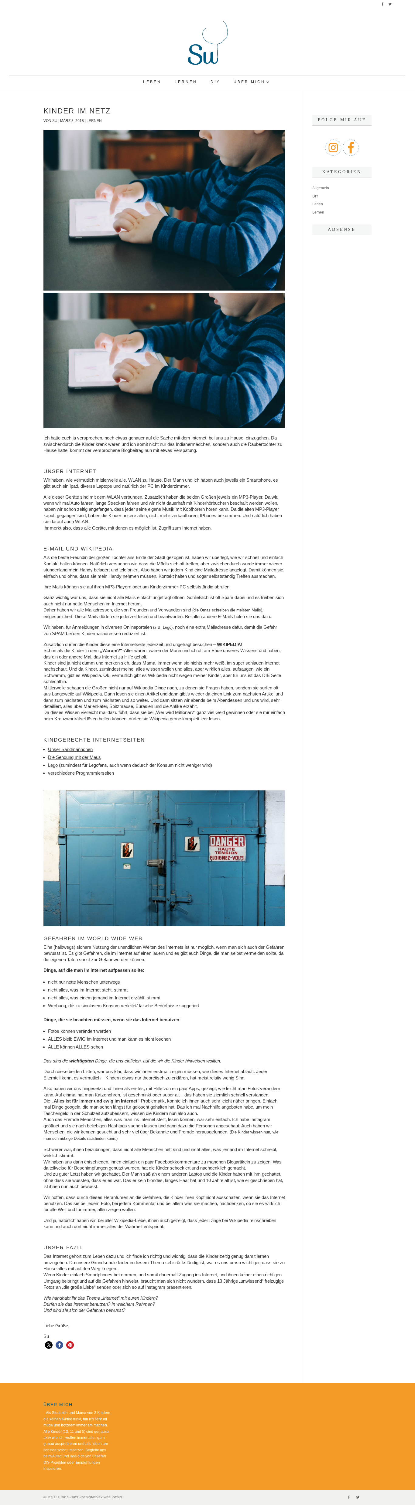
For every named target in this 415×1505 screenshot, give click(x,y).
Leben (152, 82)
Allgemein (320, 188)
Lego (53, 765)
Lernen (186, 82)
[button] (49, 1345)
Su (54, 121)
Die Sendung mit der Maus (74, 757)
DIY (215, 82)
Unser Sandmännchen (70, 749)
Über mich (249, 82)
